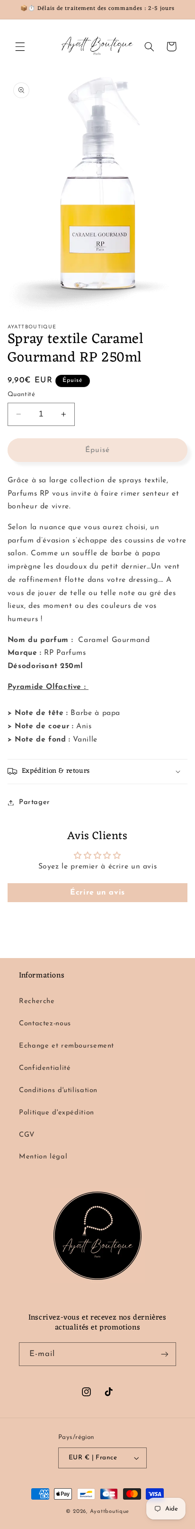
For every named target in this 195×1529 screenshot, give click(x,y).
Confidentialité (45, 1068)
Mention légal (43, 1156)
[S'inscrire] (165, 1354)
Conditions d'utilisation (58, 1090)
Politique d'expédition (56, 1112)
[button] (20, 46)
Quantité (21, 394)
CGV (27, 1135)
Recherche (37, 1001)
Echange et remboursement (66, 1045)
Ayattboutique (110, 1511)
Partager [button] (34, 802)
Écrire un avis (97, 892)
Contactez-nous (45, 1023)
